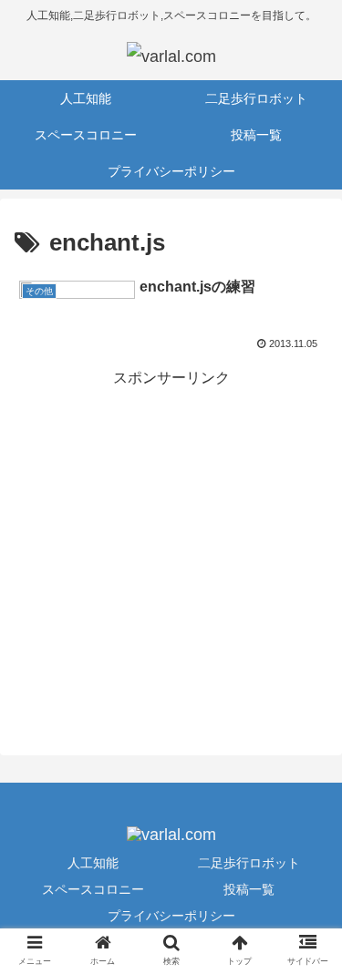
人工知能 (93, 863)
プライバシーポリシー (171, 915)
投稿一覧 (249, 889)
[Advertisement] (171, 562)
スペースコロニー (93, 889)
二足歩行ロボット (249, 863)
